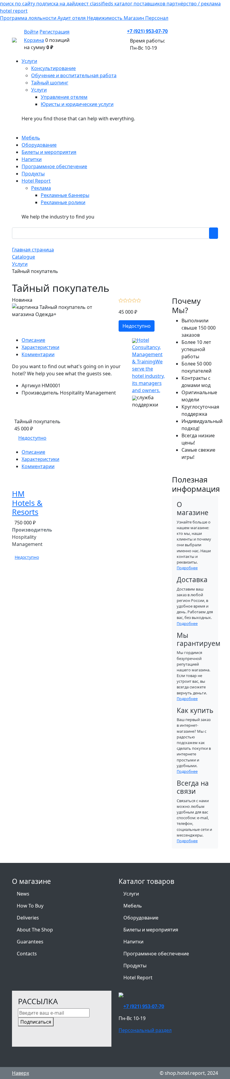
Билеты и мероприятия (150, 929)
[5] (139, 300)
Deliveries (28, 917)
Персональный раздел (145, 1030)
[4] (134, 300)
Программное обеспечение (156, 953)
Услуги (131, 893)
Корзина (34, 40)
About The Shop (35, 929)
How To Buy (30, 905)
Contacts (27, 953)
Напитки (133, 941)
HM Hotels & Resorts (27, 502)
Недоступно (136, 326)
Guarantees (30, 941)
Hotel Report (137, 977)
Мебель (132, 905)
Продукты (134, 965)
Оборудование (140, 917)
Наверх (20, 1073)
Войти (31, 31)
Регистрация (54, 31)
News (23, 893)
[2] (125, 300)
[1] (121, 300)
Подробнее (187, 567)
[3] (130, 300)
